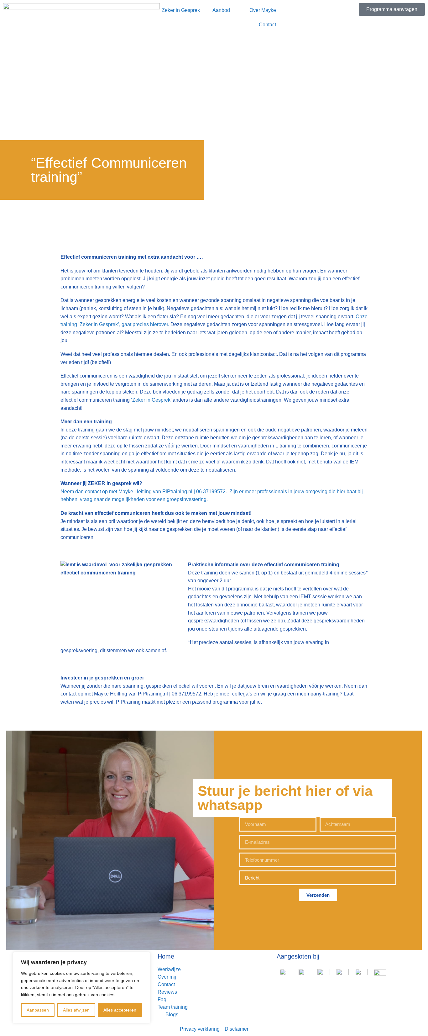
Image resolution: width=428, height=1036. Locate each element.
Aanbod (221, 10)
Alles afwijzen (76, 1009)
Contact (267, 24)
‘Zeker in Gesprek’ (151, 400)
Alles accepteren (119, 1009)
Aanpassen (38, 1009)
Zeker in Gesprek (181, 10)
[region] (81, 987)
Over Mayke (262, 10)
